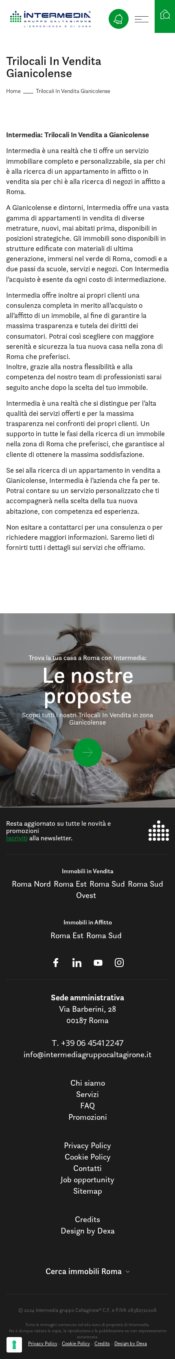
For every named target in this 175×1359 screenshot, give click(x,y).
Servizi (87, 1094)
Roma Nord (31, 884)
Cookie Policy (88, 1157)
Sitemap (87, 1191)
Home (13, 90)
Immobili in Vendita (88, 871)
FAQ (87, 1105)
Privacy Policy (87, 1145)
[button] (88, 1271)
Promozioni (87, 1117)
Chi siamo (87, 1083)
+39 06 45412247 (92, 1042)
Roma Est (70, 884)
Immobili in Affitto (87, 922)
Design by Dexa (88, 1231)
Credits (87, 1219)
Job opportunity (87, 1179)
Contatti (87, 1168)
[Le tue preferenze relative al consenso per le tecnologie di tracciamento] (14, 1345)
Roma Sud (107, 884)
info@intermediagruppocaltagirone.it (87, 1054)
